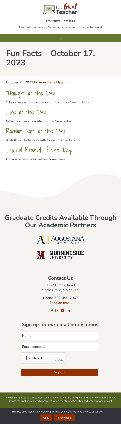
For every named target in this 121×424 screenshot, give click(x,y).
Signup (59, 372)
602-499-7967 (66, 298)
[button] (60, 38)
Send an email (60, 303)
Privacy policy (64, 418)
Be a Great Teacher (60, 8)
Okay (46, 418)
